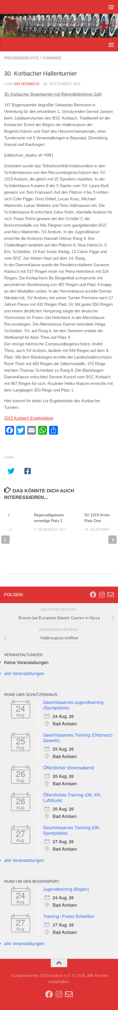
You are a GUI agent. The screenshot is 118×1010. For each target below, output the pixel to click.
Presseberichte (21, 58)
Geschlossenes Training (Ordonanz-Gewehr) (78, 737)
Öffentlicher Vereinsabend (68, 767)
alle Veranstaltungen (24, 673)
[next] (112, 539)
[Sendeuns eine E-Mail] (110, 594)
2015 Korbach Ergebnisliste (28, 418)
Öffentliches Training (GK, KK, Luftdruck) (72, 797)
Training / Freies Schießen (68, 916)
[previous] (5, 539)
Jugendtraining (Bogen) (66, 889)
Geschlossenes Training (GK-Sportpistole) (71, 830)
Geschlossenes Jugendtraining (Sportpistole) (73, 705)
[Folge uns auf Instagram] (102, 594)
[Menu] (111, 7)
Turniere (51, 58)
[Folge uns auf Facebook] (93, 594)
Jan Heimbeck (26, 84)
